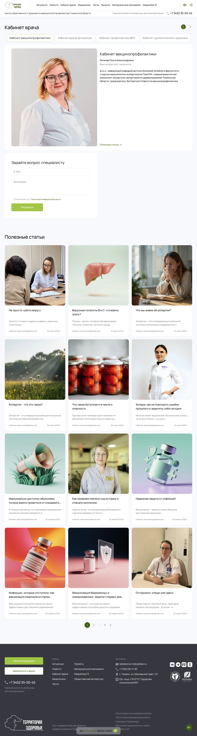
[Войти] (190, 5)
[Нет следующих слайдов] (190, 26)
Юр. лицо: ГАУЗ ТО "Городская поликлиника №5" (135, 681)
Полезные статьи (109, 144)
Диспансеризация (24, 660)
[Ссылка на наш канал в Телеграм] (178, 664)
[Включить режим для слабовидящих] (185, 5)
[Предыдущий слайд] (183, 26)
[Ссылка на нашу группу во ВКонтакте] (172, 664)
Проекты (105, 4)
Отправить (27, 207)
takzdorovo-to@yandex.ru (133, 663)
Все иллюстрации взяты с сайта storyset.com (133, 727)
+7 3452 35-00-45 (181, 13)
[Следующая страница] (110, 625)
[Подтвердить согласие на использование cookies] (115, 731)
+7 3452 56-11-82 (128, 668)
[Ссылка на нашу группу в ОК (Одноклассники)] (189, 664)
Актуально (41, 4)
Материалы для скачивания (126, 4)
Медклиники (84, 4)
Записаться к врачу (24, 670)
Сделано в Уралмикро (127, 721)
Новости (54, 4)
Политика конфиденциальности (133, 717)
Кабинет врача (68, 4)
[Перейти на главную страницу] (13, 5)
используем (90, 730)
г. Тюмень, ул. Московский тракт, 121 (138, 674)
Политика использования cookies (134, 713)
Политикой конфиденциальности (46, 199)
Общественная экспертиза (88, 679)
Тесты (96, 4)
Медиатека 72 (150, 4)
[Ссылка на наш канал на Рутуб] (184, 664)
